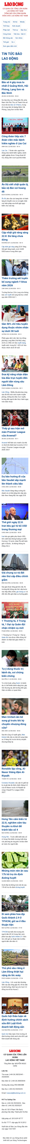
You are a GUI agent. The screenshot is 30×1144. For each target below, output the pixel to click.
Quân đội (5, 637)
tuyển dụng (22, 343)
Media (22, 22)
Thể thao (6, 26)
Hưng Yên (5, 837)
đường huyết (20, 887)
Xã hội (15, 22)
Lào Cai (4, 151)
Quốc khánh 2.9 (16, 937)
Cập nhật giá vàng (8, 247)
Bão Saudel (6, 491)
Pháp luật (6, 30)
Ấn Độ (4, 199)
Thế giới (6, 42)
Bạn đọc (24, 30)
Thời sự (15, 30)
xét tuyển (8, 295)
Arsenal (4, 443)
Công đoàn (7, 34)
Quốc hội (5, 1034)
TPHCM (5, 932)
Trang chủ (6, 22)
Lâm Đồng (5, 392)
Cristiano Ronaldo (8, 783)
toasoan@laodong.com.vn (16, 1093)
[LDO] (15, 72)
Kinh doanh (16, 26)
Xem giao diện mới (10, 46)
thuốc (18, 683)
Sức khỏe (18, 38)
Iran (3, 536)
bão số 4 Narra (15, 105)
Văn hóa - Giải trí (20, 34)
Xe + (13, 42)
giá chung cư (21, 592)
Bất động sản (8, 38)
